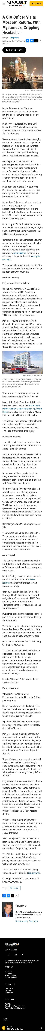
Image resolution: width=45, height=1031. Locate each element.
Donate (37, 4)
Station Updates (11, 977)
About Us (8, 971)
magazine (19, 253)
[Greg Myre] (7, 909)
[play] (3, 1028)
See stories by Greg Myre (27, 921)
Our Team (8, 973)
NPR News (14, 888)
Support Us (9, 993)
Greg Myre (14, 37)
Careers (8, 991)
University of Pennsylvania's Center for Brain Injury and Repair (22, 408)
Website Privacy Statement (15, 1008)
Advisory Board (10, 975)
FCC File (8, 1004)
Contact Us (9, 989)
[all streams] (42, 1028)
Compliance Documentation (15, 1006)
